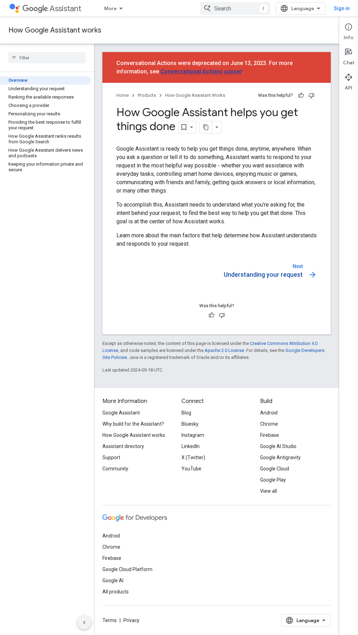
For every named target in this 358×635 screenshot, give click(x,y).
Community (115, 468)
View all (268, 491)
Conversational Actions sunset (201, 71)
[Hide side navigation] (84, 622)
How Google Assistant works (54, 30)
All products (115, 591)
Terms (109, 620)
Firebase (269, 435)
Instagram (192, 435)
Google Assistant (121, 413)
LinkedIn (190, 446)
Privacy (131, 620)
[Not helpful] (311, 95)
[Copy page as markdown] (206, 127)
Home (122, 95)
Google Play (273, 480)
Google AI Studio (278, 446)
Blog (186, 413)
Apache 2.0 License (224, 350)
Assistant (65, 8)
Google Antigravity (280, 457)
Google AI (112, 580)
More (110, 8)
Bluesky (190, 424)
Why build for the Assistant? (133, 424)
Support (111, 457)
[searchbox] (47, 57)
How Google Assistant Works (195, 95)
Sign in (342, 8)
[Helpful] (301, 95)
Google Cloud (274, 468)
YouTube (191, 468)
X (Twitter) (193, 457)
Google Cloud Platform (127, 569)
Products (147, 95)
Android (269, 413)
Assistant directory (123, 446)
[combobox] (235, 8)
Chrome (269, 424)
